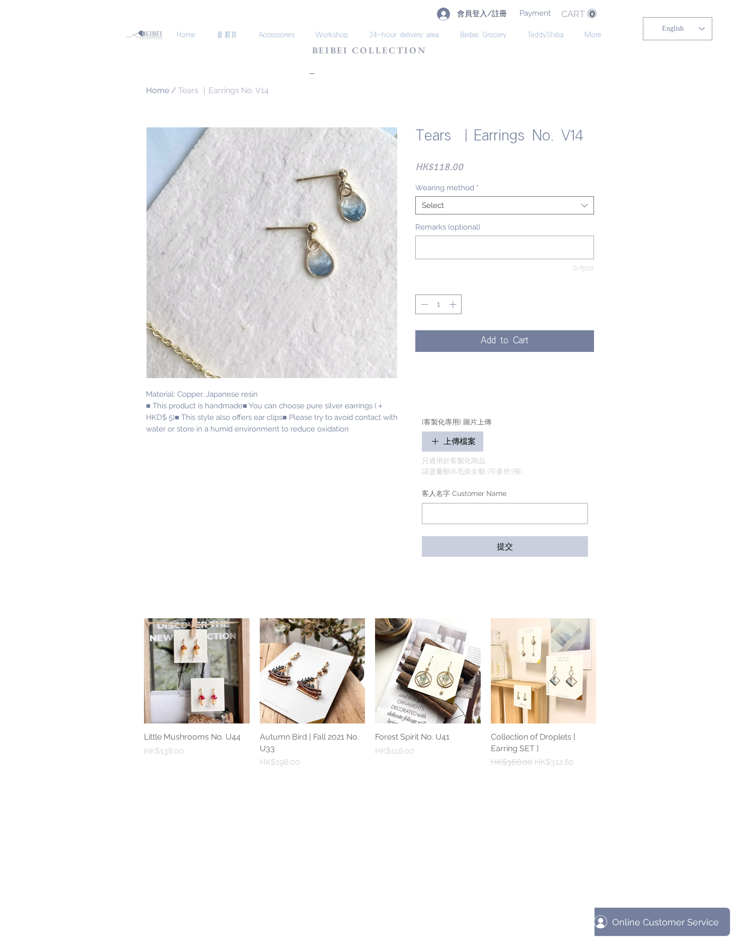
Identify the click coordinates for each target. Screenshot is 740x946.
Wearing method (447, 187)
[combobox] (504, 205)
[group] (370, 693)
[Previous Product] (129, 671)
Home (157, 90)
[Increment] (454, 304)
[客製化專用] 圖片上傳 (456, 422)
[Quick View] (197, 671)
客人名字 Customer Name (464, 493)
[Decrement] (423, 304)
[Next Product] (611, 671)
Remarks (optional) (447, 227)
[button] (579, 14)
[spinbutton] (438, 304)
